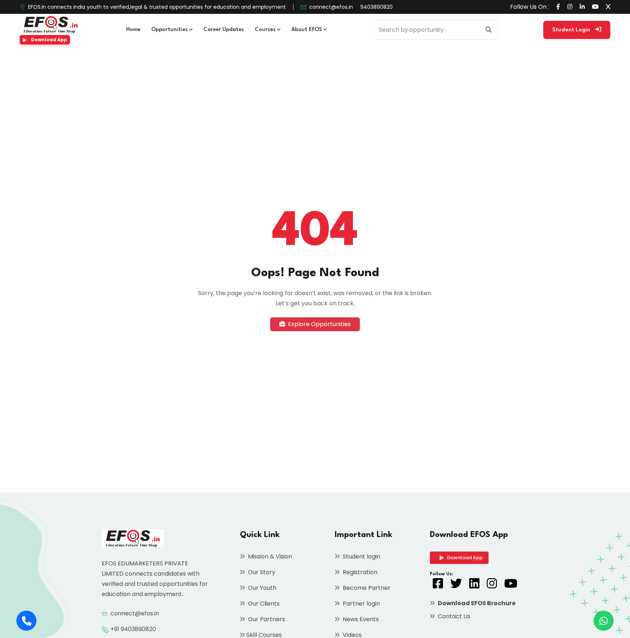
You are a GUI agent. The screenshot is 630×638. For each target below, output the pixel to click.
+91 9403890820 (133, 629)
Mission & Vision (269, 556)
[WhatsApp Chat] (604, 621)
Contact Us (453, 616)
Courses (266, 29)
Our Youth (261, 588)
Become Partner (365, 588)
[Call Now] (26, 621)
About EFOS (307, 29)
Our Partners (265, 619)
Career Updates (223, 29)
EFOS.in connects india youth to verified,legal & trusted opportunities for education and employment (157, 7)
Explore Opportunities (319, 324)
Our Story (260, 572)
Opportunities (170, 29)
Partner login (360, 603)
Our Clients (263, 603)
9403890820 (376, 7)
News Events (360, 619)
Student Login (572, 30)
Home (133, 29)
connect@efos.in (331, 7)
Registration (359, 572)
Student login (360, 556)
